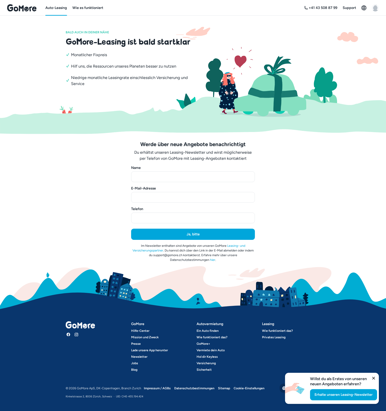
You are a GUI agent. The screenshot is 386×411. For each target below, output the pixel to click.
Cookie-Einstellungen (249, 388)
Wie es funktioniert (87, 8)
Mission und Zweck (145, 337)
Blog (134, 370)
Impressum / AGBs (157, 388)
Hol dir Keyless (207, 357)
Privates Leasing (273, 337)
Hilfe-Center (140, 331)
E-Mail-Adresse (143, 188)
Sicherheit (204, 370)
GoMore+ (203, 344)
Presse (136, 344)
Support (349, 8)
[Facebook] (68, 334)
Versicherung (206, 363)
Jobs (134, 363)
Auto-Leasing (56, 8)
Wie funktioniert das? (212, 337)
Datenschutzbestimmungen (194, 388)
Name (136, 168)
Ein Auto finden (208, 331)
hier (212, 260)
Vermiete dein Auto (211, 350)
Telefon (137, 209)
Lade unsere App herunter (149, 350)
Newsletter (139, 357)
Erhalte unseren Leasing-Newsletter (344, 394)
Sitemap (224, 388)
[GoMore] (21, 8)
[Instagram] (76, 334)
